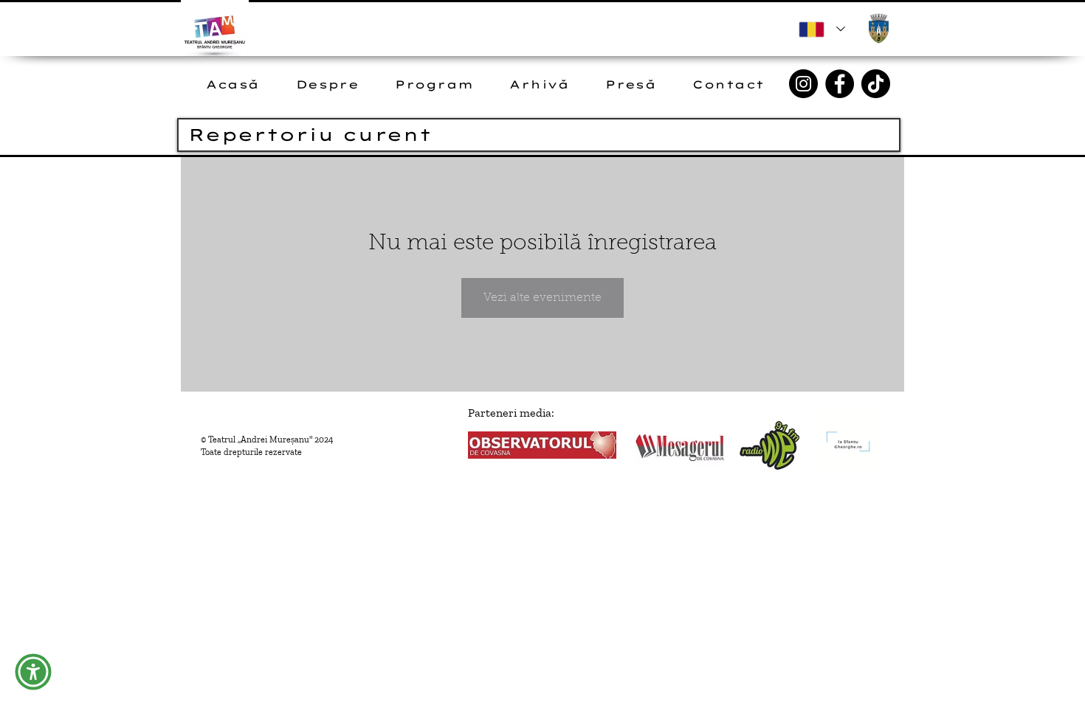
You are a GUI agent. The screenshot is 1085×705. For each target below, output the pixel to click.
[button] (33, 671)
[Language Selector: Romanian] (821, 29)
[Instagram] (803, 83)
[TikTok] (875, 83)
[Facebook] (839, 83)
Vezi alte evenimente (542, 298)
